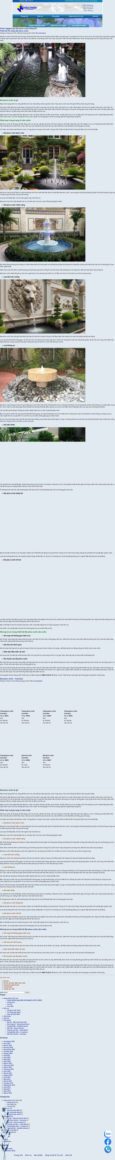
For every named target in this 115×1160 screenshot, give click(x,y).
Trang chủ (24, 16)
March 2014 (8, 1093)
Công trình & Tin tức (76, 16)
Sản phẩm (55, 16)
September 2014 (9, 1085)
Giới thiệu (7, 1016)
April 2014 (7, 1091)
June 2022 (7, 1071)
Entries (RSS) (8, 1149)
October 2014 (8, 1083)
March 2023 (8, 1067)
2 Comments (37, 681)
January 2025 (8, 1047)
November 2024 (9, 1049)
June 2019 (7, 1077)
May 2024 (7, 1059)
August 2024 (8, 1053)
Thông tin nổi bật (10, 1130)
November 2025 (9, 1041)
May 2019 (7, 1079)
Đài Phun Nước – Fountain (16, 1034)
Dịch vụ (40, 16)
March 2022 (8, 1073)
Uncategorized (9, 1132)
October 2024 (8, 1051)
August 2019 (8, 1075)
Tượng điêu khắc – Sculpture (17, 1032)
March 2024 (8, 1063)
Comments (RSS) (9, 1151)
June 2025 (7, 1043)
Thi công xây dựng (58, 26)
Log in (6, 1139)
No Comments (41, 33)
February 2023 (9, 1069)
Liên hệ (95, 16)
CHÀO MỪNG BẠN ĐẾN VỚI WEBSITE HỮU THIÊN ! (24, 1000)
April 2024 (7, 1061)
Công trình (11, 1002)
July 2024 (7, 1055)
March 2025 (8, 1045)
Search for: (3, 992)
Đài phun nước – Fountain (11, 679)
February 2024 (9, 1065)
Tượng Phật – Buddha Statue (17, 1026)
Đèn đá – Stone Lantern (15, 1028)
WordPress (7, 1141)
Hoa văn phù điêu (79, 26)
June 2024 (7, 1057)
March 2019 (8, 1081)
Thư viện (10, 1006)
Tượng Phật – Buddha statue (17, 1128)
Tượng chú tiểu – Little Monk (17, 1030)
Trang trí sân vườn (37, 26)
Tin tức (9, 1004)
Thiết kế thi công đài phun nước (14, 31)
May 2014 (7, 1089)
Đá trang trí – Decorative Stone (18, 1024)
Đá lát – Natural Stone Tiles (17, 1022)
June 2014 (7, 1087)
